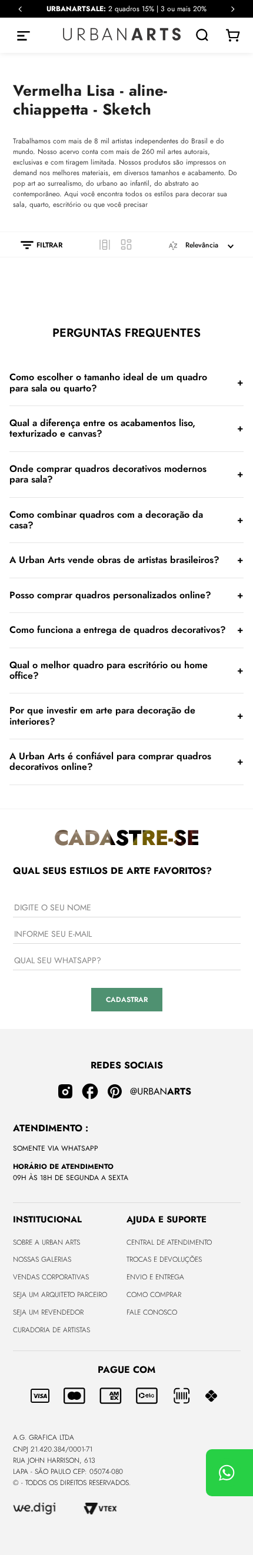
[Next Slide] (233, 9)
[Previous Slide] (20, 9)
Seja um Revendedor (48, 1312)
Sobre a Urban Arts (46, 1242)
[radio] (104, 244)
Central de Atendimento (169, 1242)
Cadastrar (127, 999)
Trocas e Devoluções (164, 1259)
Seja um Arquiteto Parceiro (60, 1294)
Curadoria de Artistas (51, 1330)
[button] (35, 245)
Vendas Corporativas (51, 1277)
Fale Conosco (151, 1312)
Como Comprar (153, 1294)
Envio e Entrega (155, 1277)
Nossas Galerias (42, 1259)
